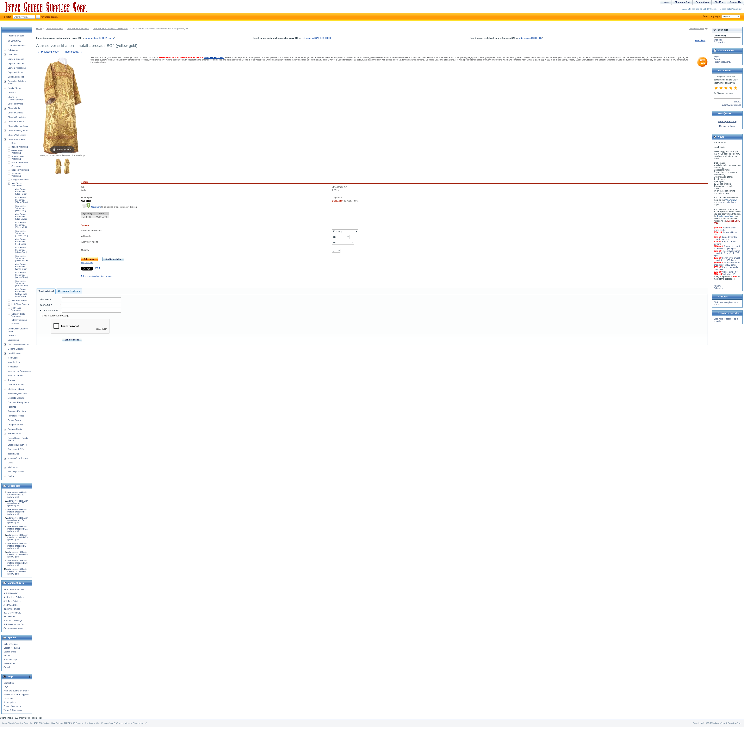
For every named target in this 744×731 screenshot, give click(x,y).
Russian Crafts (15, 429)
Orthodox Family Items (18, 402)
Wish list (718, 40)
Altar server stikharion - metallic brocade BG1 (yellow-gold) (18, 528)
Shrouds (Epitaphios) (18, 445)
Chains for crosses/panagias (16, 98)
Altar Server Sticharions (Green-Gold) (21, 233)
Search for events (11, 648)
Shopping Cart (682, 2)
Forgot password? (722, 62)
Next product (74, 51)
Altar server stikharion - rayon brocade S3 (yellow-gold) (18, 503)
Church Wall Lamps (17, 135)
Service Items (14, 433)
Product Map (702, 2)
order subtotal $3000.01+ (530, 38)
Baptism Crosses (16, 59)
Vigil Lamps (13, 467)
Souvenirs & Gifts (16, 449)
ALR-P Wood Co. (11, 593)
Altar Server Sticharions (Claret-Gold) (21, 224)
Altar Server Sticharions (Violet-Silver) (21, 258)
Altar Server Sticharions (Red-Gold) (20, 241)
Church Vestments (54, 28)
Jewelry (11, 380)
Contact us (8, 683)
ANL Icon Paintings (12, 601)
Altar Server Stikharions (78, 28)
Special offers (9, 652)
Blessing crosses (16, 77)
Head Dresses (15, 353)
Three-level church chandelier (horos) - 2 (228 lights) (727, 253)
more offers (700, 40)
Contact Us (735, 2)
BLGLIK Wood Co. (12, 613)
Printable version (696, 29)
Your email (45, 305)
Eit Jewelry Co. (10, 616)
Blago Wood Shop (11, 609)
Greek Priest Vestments (17, 151)
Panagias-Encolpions (18, 411)
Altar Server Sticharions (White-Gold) (21, 266)
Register (718, 59)
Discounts (8, 698)
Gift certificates (10, 644)
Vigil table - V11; (729, 274)
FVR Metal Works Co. (13, 624)
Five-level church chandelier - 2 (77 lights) (727, 263)
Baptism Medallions (17, 68)
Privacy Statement (12, 706)
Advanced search (49, 17)
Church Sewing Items (18, 130)
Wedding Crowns (16, 471)
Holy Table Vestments (16, 309)
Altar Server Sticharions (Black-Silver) (21, 199)
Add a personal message (55, 315)
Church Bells (14, 108)
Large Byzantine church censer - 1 (725, 238)
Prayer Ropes (14, 420)
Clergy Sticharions (20, 179)
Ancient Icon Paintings (13, 597)
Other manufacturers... (14, 628)
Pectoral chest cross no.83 (725, 228)
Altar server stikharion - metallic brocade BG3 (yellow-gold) (18, 537)
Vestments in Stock (17, 45)
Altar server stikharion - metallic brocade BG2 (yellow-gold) (18, 571)
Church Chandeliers (17, 117)
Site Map (719, 2)
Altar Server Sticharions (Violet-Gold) (21, 249)
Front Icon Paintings (12, 620)
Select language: (712, 16)
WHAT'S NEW (14, 41)
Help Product (87, 262)
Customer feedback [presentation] (69, 291)
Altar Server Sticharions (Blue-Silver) (21, 216)
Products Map (10, 659)
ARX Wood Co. (10, 605)
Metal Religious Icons (18, 393)
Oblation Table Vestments (18, 315)
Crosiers (12, 335)
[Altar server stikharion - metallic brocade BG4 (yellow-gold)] (58, 166)
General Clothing (15, 349)
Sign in (717, 56)
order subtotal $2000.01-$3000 (316, 38)
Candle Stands (15, 88)
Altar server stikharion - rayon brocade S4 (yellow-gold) (18, 520)
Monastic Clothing (16, 398)
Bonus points (9, 702)
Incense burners (15, 375)
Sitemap (7, 655)
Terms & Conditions (12, 710)
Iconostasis (13, 367)
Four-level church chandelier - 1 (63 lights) (727, 247)
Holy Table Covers (20, 304)
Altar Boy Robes (19, 300)
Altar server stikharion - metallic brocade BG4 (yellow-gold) (18, 545)
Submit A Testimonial (731, 105)
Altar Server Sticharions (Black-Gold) (21, 191)
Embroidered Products (18, 344)
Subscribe (718, 288)
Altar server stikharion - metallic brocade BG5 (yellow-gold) (18, 554)
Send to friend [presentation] (46, 291)
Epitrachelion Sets (19, 162)
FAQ (5, 687)
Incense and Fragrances (19, 371)
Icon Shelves (14, 362)
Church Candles (15, 112)
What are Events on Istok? (15, 691)
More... (737, 101)
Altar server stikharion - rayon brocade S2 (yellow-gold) (18, 494)
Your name (45, 299)
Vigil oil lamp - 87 (730, 272)
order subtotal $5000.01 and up (99, 38)
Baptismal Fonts (15, 72)
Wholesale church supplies (16, 694)
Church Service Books (18, 126)
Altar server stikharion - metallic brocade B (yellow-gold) (18, 511)
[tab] (46, 291)
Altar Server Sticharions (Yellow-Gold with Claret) (21, 292)
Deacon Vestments (20, 170)
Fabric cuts (13, 50)
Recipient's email (49, 310)
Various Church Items (18, 458)
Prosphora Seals (15, 424)
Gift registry (719, 42)
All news (718, 286)
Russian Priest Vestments (18, 157)
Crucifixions (13, 340)
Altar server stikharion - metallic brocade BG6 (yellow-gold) (18, 562)
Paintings (12, 407)
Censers (12, 92)
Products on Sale (16, 36)
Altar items (13, 54)
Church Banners (15, 104)
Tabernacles (13, 454)
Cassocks (16, 166)
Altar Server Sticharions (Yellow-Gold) (110, 28)
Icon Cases (13, 358)
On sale (7, 667)
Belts (13, 143)
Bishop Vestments (19, 147)
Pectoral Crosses (16, 416)
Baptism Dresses (16, 63)
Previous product (48, 51)
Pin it (97, 268)
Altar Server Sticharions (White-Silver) (21, 274)
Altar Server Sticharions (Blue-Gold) (20, 208)
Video (10, 462)
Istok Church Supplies (13, 589)
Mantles (15, 323)
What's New (731, 200)
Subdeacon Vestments (16, 174)
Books (11, 476)
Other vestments (19, 320)
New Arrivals (9, 663)
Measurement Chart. (214, 57)
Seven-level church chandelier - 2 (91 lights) (727, 259)
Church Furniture (16, 121)
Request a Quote (727, 126)
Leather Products (16, 384)
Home (39, 28)
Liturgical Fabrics (16, 389)
